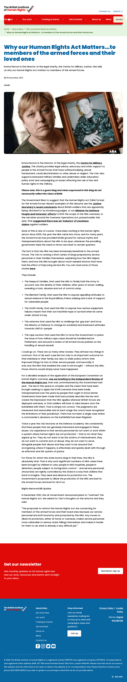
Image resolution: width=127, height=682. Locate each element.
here (32, 268)
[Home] (9, 20)
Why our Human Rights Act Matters (41, 29)
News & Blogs (17, 29)
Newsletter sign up (110, 571)
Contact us (104, 11)
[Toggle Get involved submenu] (86, 19)
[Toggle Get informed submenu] (17, 19)
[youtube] (53, 646)
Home (6, 29)
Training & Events (50, 19)
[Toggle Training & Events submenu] (64, 19)
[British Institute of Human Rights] (19, 9)
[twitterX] (48, 646)
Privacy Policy (106, 608)
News (108, 19)
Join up (74, 633)
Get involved (75, 19)
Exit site (119, 676)
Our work (27, 19)
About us (96, 19)
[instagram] (43, 646)
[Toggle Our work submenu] (36, 19)
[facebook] (38, 646)
